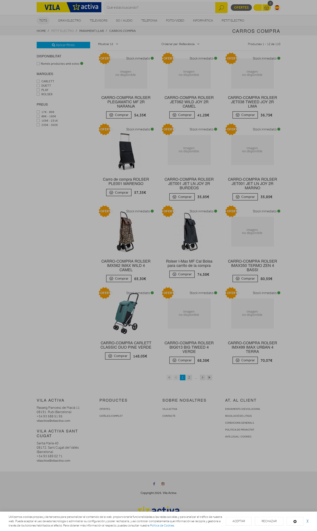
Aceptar (238, 521)
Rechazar (269, 521)
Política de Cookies (162, 525)
